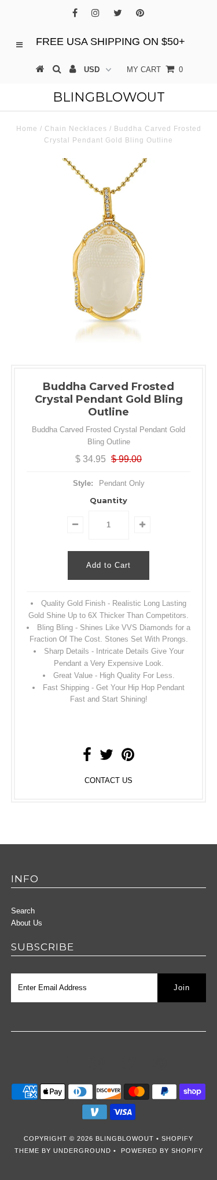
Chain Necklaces (76, 129)
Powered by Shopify (162, 1150)
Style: (83, 483)
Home (27, 129)
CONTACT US (108, 780)
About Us (26, 923)
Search (23, 910)
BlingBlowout (109, 97)
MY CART (155, 69)
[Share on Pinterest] (128, 757)
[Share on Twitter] (106, 757)
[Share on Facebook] (87, 757)
